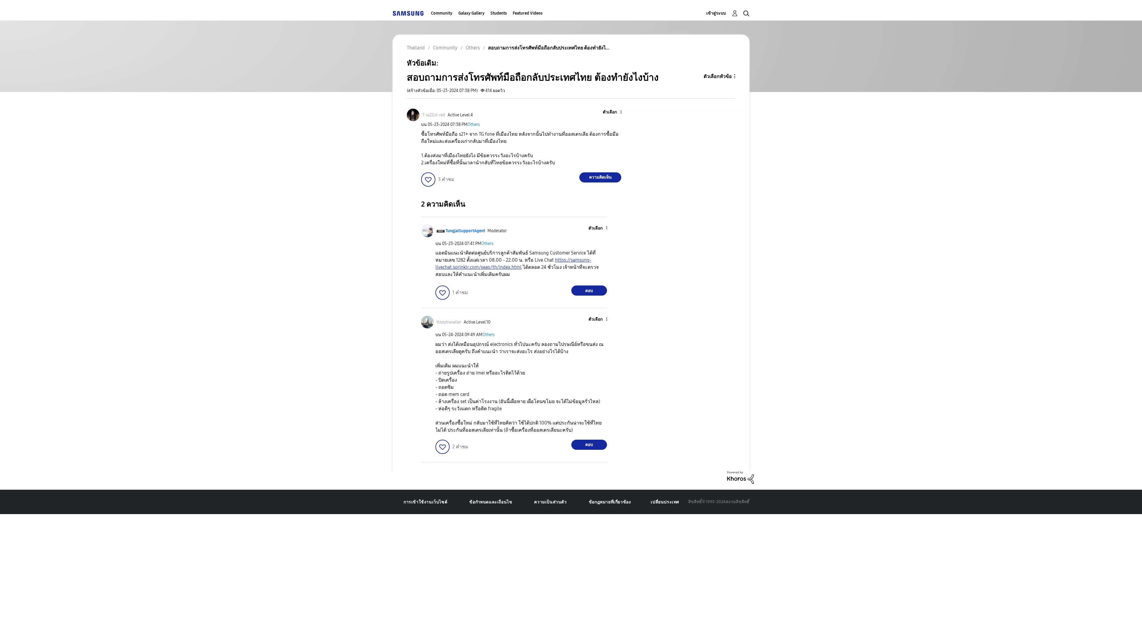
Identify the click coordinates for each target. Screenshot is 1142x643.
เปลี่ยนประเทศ (665, 502)
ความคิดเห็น (600, 177)
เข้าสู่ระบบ (716, 13)
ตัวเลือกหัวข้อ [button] (718, 76)
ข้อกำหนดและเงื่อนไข (490, 502)
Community (441, 13)
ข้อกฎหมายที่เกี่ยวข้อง (610, 502)
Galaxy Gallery (471, 13)
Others (474, 124)
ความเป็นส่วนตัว (550, 502)
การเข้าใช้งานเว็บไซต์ (425, 502)
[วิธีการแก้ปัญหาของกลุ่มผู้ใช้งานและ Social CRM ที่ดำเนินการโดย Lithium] (740, 477)
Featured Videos (527, 13)
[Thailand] (408, 13)
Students (498, 13)
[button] (611, 112)
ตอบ (589, 290)
